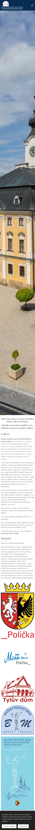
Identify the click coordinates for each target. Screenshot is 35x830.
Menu (32, 5)
